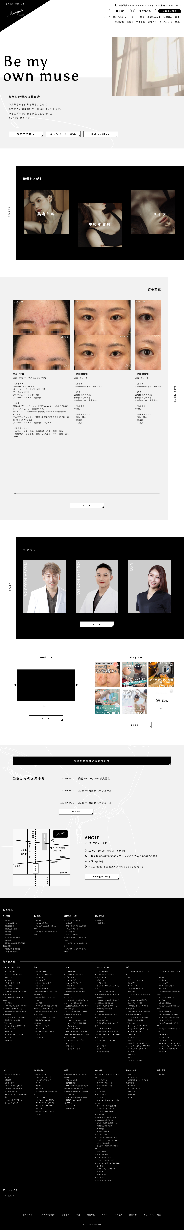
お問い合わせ (96, 861)
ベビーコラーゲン (164, 1011)
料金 (177, 17)
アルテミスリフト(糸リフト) (76, 926)
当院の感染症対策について (92, 761)
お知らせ (152, 22)
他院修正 (7, 920)
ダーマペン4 (101, 1046)
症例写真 (119, 22)
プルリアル (8, 977)
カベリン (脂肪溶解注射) (13, 1100)
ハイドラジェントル (74, 1049)
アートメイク (9, 1196)
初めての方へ (119, 17)
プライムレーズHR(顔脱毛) (137, 1000)
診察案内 (168, 17)
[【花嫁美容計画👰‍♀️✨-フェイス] (134, 701)
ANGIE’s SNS (169, 11)
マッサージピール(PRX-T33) (14, 1026)
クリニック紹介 (136, 17)
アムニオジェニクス (42, 1026)
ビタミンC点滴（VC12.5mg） (15, 1017)
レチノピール (101, 1017)
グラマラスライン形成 (12, 937)
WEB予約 (146, 11)
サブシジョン (101, 977)
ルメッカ (8, 1037)
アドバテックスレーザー (13, 974)
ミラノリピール (10, 1029)
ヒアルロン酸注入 (10, 923)
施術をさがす (154, 17)
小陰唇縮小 (100, 923)
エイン (131, 1057)
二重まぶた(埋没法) (11, 952)
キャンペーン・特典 (170, 22)
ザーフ (8, 1077)
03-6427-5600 (131, 5)
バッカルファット (72, 929)
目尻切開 (7, 931)
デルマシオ (9, 1040)
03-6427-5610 (164, 5)
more (87, 505)
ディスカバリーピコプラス (14, 1034)
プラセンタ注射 (71, 1080)
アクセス (140, 22)
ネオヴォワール (10, 971)
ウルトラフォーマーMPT (14, 1088)
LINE (121, 11)
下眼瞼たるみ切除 (10, 929)
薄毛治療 (161, 1074)
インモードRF (11, 1083)
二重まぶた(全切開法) (12, 949)
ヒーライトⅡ (9, 1031)
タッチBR (8, 1003)
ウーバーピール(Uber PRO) (76, 1020)
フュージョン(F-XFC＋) (12, 988)
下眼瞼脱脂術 (9, 926)
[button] (50, 394)
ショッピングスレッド (74, 920)
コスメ (130, 22)
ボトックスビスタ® (134, 1031)
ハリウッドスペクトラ (13, 983)
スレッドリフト (71, 931)
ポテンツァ (9, 986)
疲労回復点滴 (71, 1083)
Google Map (102, 876)
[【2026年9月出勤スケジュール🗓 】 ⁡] (161, 701)
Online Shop (100, 134)
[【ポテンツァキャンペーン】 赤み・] (107, 701)
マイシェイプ (9, 980)
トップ (106, 17)
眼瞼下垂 (7, 940)
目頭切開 (7, 934)
